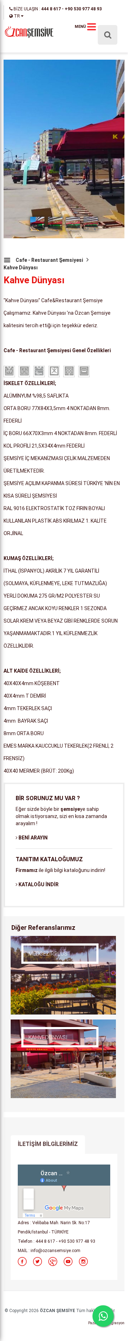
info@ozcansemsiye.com (55, 1250)
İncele (40, 964)
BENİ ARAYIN (32, 838)
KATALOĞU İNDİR (38, 884)
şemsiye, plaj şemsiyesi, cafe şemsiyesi (28, 32)
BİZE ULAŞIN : (57, 8)
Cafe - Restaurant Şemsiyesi (49, 260)
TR (17, 16)
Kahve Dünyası (21, 267)
